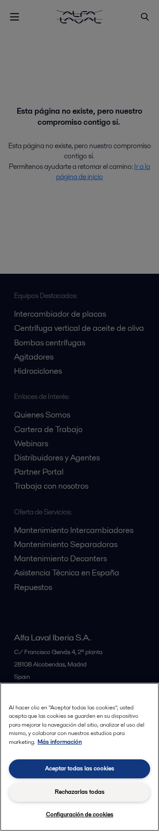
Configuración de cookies (80, 814)
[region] (79, 757)
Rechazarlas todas (80, 792)
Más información (60, 742)
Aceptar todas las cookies (79, 768)
